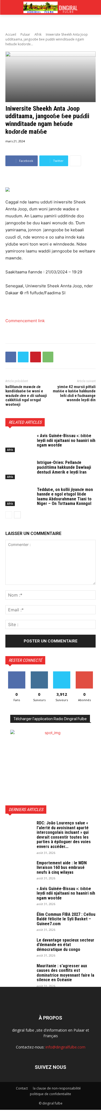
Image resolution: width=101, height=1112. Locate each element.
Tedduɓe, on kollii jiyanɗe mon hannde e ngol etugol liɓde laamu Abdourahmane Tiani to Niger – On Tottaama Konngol (65, 496)
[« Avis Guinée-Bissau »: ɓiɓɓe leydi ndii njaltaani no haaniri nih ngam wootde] (19, 442)
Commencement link (25, 320)
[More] (75, 160)
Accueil (10, 34)
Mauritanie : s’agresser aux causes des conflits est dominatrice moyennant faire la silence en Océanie (65, 973)
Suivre (39, 673)
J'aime (17, 673)
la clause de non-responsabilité (57, 1088)
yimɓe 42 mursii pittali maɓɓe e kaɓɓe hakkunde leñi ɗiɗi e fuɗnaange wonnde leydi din (74, 393)
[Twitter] (23, 357)
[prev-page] (8, 514)
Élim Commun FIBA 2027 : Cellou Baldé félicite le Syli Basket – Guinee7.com (66, 919)
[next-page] (17, 514)
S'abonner (84, 673)
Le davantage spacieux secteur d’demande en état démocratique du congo (65, 945)
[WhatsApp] (48, 357)
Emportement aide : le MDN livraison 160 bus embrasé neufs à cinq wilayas (62, 867)
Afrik (37, 34)
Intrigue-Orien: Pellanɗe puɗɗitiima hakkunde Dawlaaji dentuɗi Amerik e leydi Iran (64, 467)
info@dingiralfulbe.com (65, 1047)
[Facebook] (10, 357)
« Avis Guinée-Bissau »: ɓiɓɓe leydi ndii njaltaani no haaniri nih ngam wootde (66, 440)
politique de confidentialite (50, 1094)
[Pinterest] (35, 357)
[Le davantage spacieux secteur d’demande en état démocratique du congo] (18, 947)
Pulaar (25, 34)
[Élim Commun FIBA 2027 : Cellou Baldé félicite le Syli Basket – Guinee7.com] (18, 921)
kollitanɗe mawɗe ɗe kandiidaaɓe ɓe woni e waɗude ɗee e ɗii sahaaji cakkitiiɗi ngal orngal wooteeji (26, 395)
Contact (22, 1088)
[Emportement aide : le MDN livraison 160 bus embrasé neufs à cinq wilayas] (18, 870)
